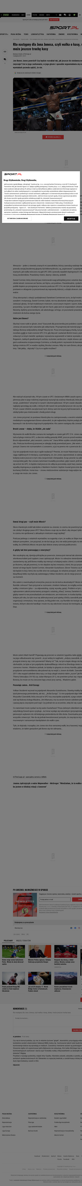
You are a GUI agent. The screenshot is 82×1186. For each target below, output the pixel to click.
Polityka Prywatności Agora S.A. (54, 214)
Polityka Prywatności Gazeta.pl (31, 214)
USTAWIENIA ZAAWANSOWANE (17, 218)
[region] (41, 197)
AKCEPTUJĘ (71, 218)
